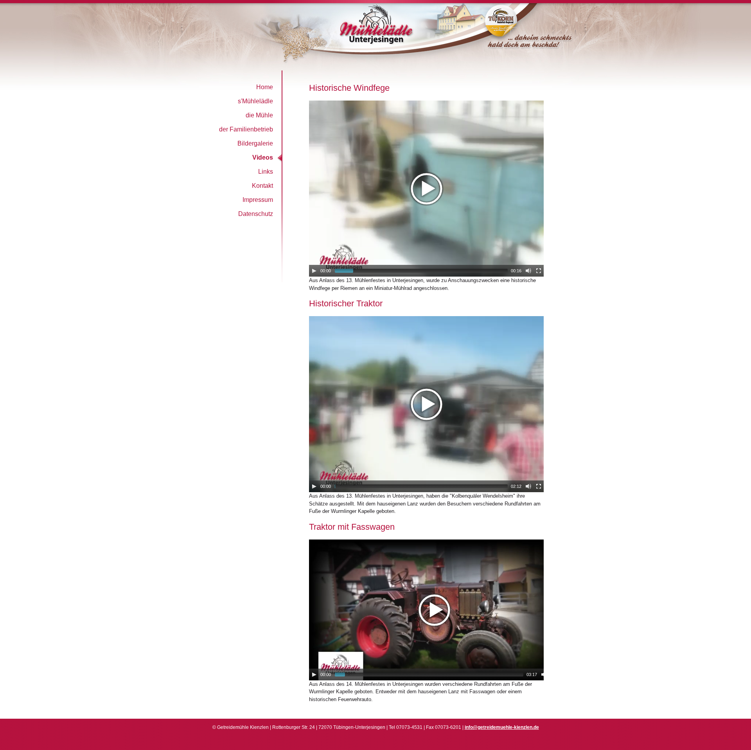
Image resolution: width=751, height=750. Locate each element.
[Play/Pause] (314, 271)
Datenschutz (255, 213)
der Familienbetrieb (246, 129)
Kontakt (262, 185)
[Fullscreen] (538, 271)
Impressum (258, 199)
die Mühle (259, 115)
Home (264, 87)
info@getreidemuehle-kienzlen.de (502, 727)
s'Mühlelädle (255, 101)
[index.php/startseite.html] (326, 55)
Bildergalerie (255, 143)
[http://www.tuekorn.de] (519, 54)
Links (265, 171)
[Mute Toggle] (528, 271)
